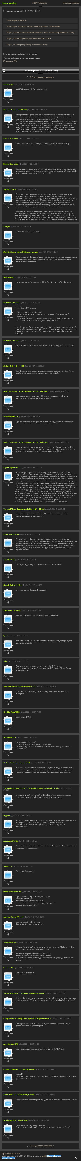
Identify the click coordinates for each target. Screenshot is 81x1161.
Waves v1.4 (7, 866)
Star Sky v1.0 (8, 968)
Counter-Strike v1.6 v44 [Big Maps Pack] (18, 1069)
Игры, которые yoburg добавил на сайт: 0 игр (29, 39)
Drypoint (6, 816)
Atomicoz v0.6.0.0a (10, 841)
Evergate (6, 227)
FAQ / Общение (39, 3)
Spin (5, 636)
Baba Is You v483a (10, 139)
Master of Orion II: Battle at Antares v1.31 (19, 687)
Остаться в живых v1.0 (12, 892)
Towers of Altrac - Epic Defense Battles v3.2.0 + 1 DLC (23, 509)
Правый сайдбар (71, 3)
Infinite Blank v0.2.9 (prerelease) (15, 1120)
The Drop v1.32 (9, 560)
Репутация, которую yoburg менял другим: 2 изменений (33, 26)
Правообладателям (11, 1153)
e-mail (43, 1156)
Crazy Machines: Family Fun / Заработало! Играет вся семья (27, 1019)
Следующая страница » (43, 77)
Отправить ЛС (10, 61)
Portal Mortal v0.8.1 (11, 534)
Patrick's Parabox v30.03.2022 (15, 110)
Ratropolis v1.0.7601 (11, 303)
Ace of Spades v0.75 (10, 1044)
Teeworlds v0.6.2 (9, 942)
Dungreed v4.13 (9, 277)
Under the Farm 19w (11, 417)
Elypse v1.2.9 (8, 84)
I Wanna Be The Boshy (11, 610)
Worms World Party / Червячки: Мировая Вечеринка (24, 993)
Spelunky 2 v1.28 (9, 189)
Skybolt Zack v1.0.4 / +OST (13, 366)
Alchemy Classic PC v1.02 (13, 917)
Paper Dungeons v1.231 (12, 468)
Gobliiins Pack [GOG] (11, 712)
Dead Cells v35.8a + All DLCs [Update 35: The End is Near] (25, 391)
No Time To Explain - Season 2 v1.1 (16, 763)
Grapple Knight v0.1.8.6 (12, 585)
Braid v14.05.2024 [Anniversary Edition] (18, 1095)
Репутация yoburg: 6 (16, 20)
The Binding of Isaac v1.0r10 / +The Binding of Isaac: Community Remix (31, 788)
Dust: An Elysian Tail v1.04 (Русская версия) (20, 252)
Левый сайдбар (9, 3)
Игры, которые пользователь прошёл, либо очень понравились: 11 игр (40, 32)
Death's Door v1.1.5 (10, 164)
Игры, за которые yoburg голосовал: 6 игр (27, 45)
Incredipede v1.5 (9, 737)
